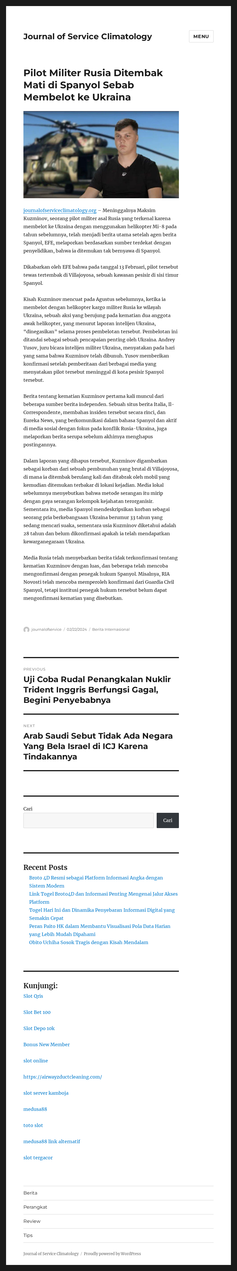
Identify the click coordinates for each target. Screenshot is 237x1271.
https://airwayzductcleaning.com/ (62, 1077)
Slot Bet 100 (37, 1012)
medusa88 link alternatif (51, 1141)
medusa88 (35, 1109)
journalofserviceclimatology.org (60, 210)
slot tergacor (38, 1157)
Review (31, 1221)
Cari (27, 809)
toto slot (33, 1125)
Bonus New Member (46, 1044)
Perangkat (35, 1207)
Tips (28, 1235)
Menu (201, 36)
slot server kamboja (45, 1093)
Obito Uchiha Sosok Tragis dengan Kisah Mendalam (88, 942)
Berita (30, 1193)
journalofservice (47, 629)
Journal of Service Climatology (87, 36)
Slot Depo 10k (39, 1028)
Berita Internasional (111, 629)
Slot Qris (33, 996)
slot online (35, 1061)
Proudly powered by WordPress (112, 1253)
